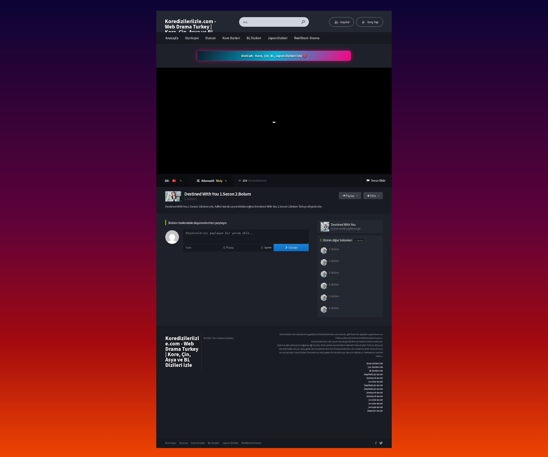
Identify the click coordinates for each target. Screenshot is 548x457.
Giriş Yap (372, 22)
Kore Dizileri (231, 38)
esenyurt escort (375, 377)
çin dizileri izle (375, 367)
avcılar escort (376, 381)
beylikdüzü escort (374, 374)
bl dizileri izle (376, 370)
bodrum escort (375, 410)
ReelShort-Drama (306, 38)
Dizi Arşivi (192, 38)
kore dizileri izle (375, 363)
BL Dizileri (254, 38)
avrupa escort (376, 407)
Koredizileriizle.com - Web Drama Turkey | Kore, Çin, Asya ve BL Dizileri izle (190, 29)
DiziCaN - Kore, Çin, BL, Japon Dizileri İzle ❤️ (274, 56)
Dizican (210, 38)
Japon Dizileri (277, 38)
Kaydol (344, 22)
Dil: (167, 180)
